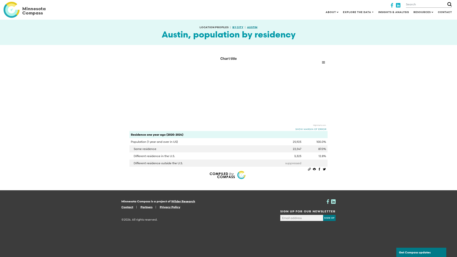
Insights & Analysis (393, 12)
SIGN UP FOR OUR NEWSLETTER (308, 211)
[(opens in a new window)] (392, 5)
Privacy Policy (170, 207)
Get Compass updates (415, 252)
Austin (252, 27)
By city (237, 27)
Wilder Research (183, 201)
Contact (445, 12)
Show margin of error (311, 129)
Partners (146, 207)
